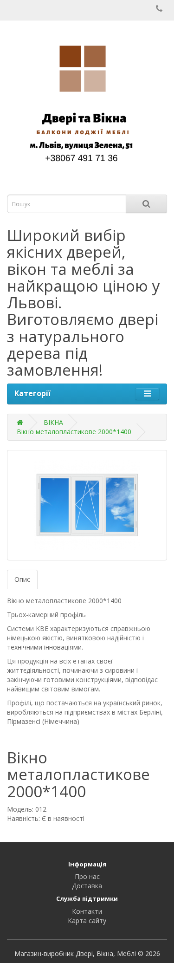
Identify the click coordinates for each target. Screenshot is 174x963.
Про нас (87, 876)
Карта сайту (87, 920)
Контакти (87, 911)
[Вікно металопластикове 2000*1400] (87, 505)
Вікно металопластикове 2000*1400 (74, 431)
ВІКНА (53, 422)
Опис (22, 579)
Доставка (87, 885)
